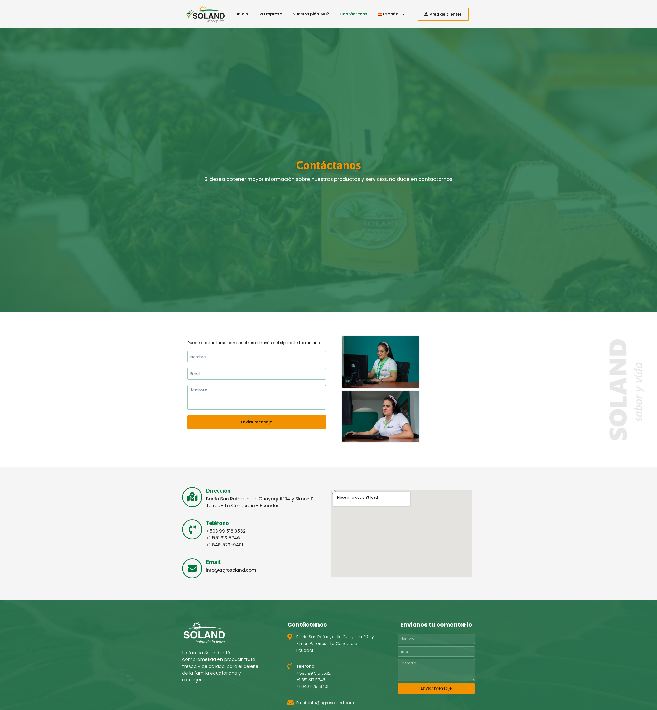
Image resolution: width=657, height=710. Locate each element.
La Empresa (270, 14)
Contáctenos (354, 14)
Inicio (242, 14)
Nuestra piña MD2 (311, 14)
